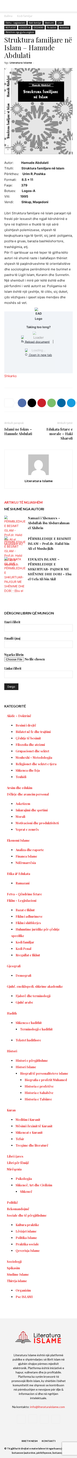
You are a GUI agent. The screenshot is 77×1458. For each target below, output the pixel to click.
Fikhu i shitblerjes (28, 923)
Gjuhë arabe (24, 1002)
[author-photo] (38, 475)
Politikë (12, 1203)
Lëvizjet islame (26, 1231)
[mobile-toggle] (7, 6)
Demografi (23, 976)
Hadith (12, 1013)
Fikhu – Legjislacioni (21, 901)
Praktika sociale (27, 1244)
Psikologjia (24, 1179)
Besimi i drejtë (26, 725)
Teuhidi (21, 777)
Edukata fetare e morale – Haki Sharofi (59, 433)
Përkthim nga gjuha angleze (20, 32)
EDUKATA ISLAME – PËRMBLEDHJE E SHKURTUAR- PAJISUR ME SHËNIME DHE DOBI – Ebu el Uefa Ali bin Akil (49, 569)
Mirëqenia (14, 1169)
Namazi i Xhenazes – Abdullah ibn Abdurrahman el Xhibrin (49, 523)
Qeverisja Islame (28, 1251)
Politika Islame (26, 1238)
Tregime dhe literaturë (32, 1145)
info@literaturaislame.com (47, 1407)
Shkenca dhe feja (28, 770)
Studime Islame (18, 1274)
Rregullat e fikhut (28, 955)
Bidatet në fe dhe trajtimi (33, 732)
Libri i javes (15, 1156)
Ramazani (23, 883)
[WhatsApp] (51, 403)
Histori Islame (26, 1067)
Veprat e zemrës (27, 829)
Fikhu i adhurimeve (29, 916)
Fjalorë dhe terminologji (33, 996)
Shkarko (10, 376)
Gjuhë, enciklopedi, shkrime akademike (35, 986)
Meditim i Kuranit (28, 1120)
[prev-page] (7, 590)
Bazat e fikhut (25, 910)
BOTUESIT (11, 27)
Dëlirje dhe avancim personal (28, 794)
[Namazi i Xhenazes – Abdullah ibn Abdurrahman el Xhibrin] (15, 531)
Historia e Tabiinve (38, 1099)
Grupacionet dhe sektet (32, 751)
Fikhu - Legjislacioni (15, 22)
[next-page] (13, 590)
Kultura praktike (27, 1225)
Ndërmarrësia (26, 863)
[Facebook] (22, 403)
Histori (12, 1051)
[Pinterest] (41, 403)
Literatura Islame (21, 62)
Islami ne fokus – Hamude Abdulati (18, 431)
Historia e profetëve (39, 1086)
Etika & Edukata (18, 874)
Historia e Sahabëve (39, 1093)
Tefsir (20, 1139)
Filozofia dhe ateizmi (30, 745)
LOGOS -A (24, 27)
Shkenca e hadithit (29, 1023)
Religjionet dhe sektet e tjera (36, 764)
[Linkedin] (61, 403)
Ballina (8, 16)
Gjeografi (14, 966)
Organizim (23, 1290)
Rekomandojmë (18, 1209)
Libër (60, 22)
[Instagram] (32, 1419)
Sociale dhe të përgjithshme (27, 1215)
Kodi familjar (25, 16)
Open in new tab (40, 355)
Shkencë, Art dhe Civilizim (34, 1185)
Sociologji (14, 1262)
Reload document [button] (37, 341)
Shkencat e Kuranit (29, 1132)
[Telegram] (71, 403)
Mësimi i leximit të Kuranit (34, 1126)
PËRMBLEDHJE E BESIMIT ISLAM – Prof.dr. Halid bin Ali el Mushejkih (49, 543)
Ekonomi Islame (18, 840)
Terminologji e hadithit (36, 1029)
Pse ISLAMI (24, 1297)
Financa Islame (26, 856)
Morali (20, 817)
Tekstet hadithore (28, 1040)
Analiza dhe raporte (30, 850)
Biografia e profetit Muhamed (46, 1080)
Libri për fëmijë (18, 1163)
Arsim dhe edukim (19, 788)
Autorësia (64, 27)
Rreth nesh (30, 1441)
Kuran (11, 1110)
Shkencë (26, 1192)
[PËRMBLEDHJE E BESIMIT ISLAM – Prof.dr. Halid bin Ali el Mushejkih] (15, 551)
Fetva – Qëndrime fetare (24, 894)
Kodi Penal (23, 949)
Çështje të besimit (28, 738)
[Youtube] (56, 1419)
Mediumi (49, 22)
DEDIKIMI (38, 27)
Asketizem (23, 804)
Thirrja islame (17, 1281)
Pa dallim (51, 27)
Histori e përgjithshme (32, 1061)
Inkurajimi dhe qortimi (32, 810)
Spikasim (13, 1268)
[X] (32, 403)
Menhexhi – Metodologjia (34, 758)
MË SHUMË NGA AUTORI (24, 509)
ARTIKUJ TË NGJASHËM (23, 502)
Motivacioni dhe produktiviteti (37, 823)
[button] (71, 6)
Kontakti (49, 1441)
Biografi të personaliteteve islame (44, 1073)
